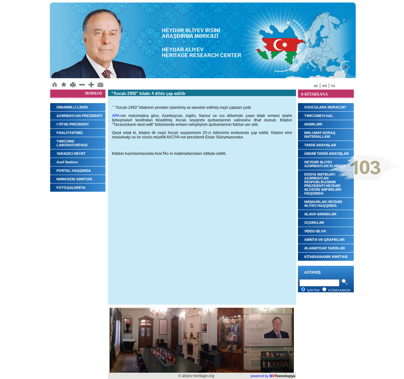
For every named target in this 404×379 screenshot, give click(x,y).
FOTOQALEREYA (71, 188)
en (324, 86)
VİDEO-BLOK (315, 231)
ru (333, 86)
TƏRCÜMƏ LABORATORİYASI (71, 143)
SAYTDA (313, 290)
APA (115, 116)
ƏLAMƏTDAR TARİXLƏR (324, 248)
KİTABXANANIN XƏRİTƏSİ (326, 257)
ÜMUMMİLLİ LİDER (72, 107)
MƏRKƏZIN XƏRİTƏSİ (74, 179)
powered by (260, 376)
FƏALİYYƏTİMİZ (69, 133)
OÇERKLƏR (314, 222)
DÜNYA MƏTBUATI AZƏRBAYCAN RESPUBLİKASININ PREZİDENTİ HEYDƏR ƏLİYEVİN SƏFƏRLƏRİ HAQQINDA (322, 183)
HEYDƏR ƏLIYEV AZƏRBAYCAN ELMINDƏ (324, 164)
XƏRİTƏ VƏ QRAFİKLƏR (324, 240)
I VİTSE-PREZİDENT (72, 124)
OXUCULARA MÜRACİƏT (325, 107)
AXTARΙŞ (312, 272)
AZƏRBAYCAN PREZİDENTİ (79, 116)
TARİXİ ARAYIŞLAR (320, 145)
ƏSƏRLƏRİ (313, 124)
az (316, 86)
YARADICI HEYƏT (71, 153)
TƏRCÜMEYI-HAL (318, 116)
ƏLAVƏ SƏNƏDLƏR (320, 214)
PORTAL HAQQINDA (73, 170)
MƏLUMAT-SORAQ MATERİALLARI (320, 134)
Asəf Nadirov (67, 162)
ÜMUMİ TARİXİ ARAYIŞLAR (326, 153)
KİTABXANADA (339, 290)
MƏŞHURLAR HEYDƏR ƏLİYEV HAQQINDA (323, 203)
